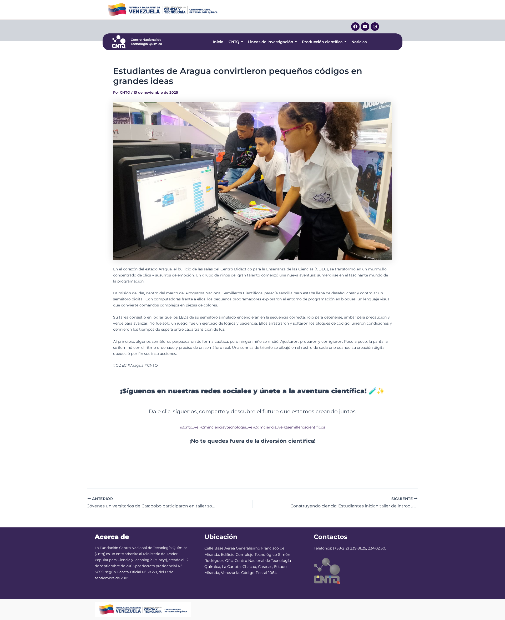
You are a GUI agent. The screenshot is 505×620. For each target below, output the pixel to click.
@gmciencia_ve (267, 427)
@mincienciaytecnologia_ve (226, 427)
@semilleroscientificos (304, 427)
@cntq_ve (189, 427)
